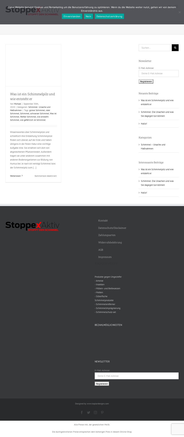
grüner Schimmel (37, 110)
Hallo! (144, 123)
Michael (17, 103)
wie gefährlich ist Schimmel (33, 120)
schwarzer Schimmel (39, 113)
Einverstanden (72, 16)
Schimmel (24, 113)
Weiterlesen (15, 175)
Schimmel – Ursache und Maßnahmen (153, 146)
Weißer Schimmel (28, 116)
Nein (88, 16)
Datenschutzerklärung (109, 16)
